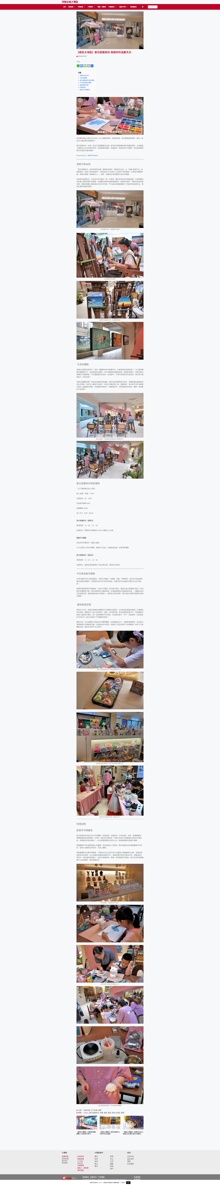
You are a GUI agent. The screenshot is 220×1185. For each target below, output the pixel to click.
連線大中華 (122, 7)
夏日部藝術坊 (94, 1113)
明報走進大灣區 (70, 2)
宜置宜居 (70, 7)
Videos (86, 1113)
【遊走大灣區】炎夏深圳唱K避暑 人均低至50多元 (86, 1133)
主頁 (64, 7)
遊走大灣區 (116, 1113)
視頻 (99, 1110)
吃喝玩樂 (80, 7)
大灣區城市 (111, 7)
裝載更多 (110, 1145)
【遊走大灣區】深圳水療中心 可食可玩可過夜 (110, 1133)
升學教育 (90, 7)
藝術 (109, 1113)
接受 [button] (128, 1182)
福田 (105, 1113)
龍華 (122, 1113)
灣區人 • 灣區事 (102, 7)
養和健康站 (133, 7)
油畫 (101, 1113)
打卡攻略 (94, 1110)
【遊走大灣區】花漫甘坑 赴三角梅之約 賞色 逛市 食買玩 (133, 1133)
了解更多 (122, 1182)
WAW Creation (93, 155)
